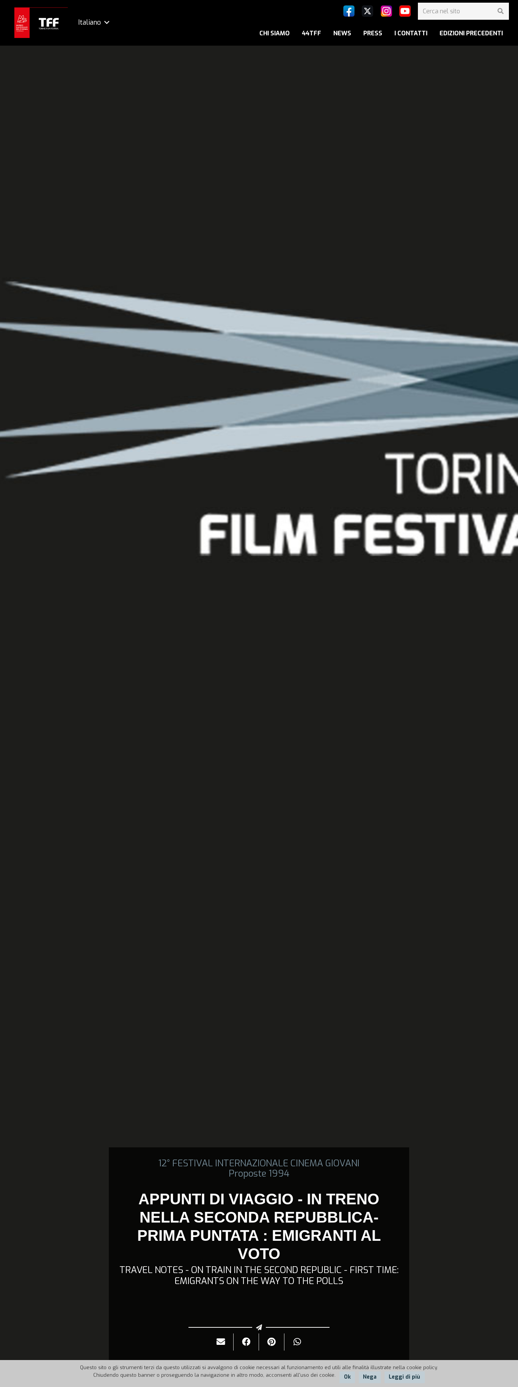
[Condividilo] (246, 1342)
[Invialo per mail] (221, 1342)
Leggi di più (404, 1377)
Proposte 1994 (259, 1173)
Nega (370, 1377)
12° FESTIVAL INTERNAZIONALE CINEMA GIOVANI (258, 1163)
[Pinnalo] (271, 1342)
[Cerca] (500, 11)
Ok (347, 1377)
